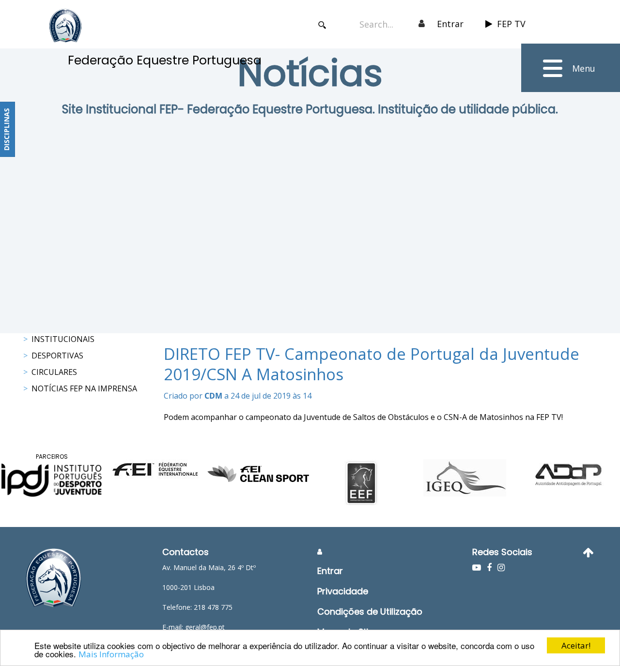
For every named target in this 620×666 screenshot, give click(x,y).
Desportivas (57, 355)
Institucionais (62, 339)
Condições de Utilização (369, 611)
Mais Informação (111, 654)
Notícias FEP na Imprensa (84, 388)
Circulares (54, 372)
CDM (213, 395)
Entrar (450, 24)
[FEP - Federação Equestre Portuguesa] (65, 25)
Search (321, 25)
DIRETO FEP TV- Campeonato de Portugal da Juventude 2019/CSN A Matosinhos (371, 364)
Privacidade (342, 591)
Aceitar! (575, 645)
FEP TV (511, 24)
